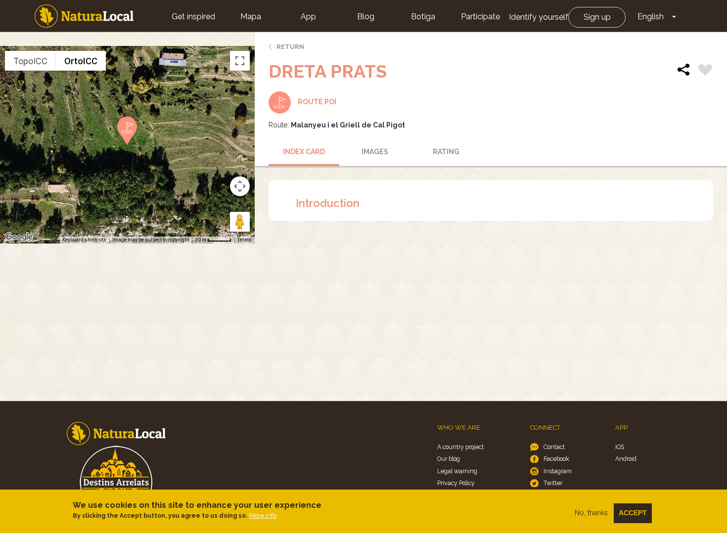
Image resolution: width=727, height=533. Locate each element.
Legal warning (457, 471)
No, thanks (591, 513)
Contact (554, 447)
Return (290, 46)
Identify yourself (538, 17)
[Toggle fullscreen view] (240, 61)
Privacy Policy (456, 483)
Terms (244, 240)
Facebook (556, 458)
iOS (619, 447)
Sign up (597, 17)
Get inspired (193, 16)
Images (375, 152)
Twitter (553, 483)
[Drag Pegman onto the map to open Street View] (240, 222)
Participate (480, 16)
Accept (633, 513)
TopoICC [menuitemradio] (30, 61)
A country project (460, 447)
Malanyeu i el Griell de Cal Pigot (348, 125)
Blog (365, 16)
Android (625, 458)
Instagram (558, 471)
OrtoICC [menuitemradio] (80, 61)
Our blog (448, 458)
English (650, 16)
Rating (446, 152)
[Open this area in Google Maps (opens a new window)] (18, 237)
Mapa (250, 16)
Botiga (423, 16)
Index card (304, 152)
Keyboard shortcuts (84, 240)
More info (262, 515)
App (308, 16)
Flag (705, 71)
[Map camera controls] (240, 186)
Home (84, 16)
